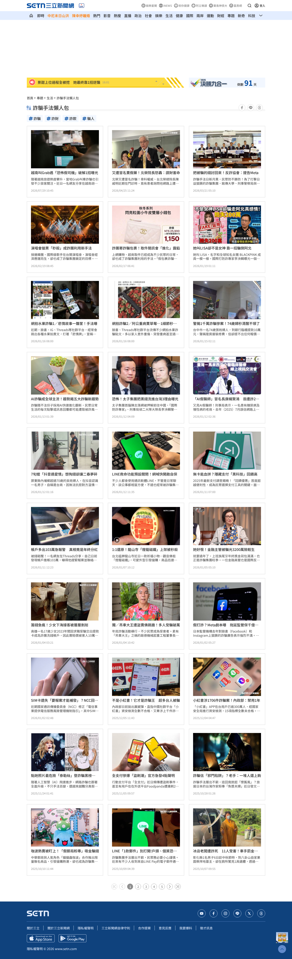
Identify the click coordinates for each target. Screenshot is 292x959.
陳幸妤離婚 (81, 15)
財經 (220, 15)
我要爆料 (185, 928)
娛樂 (158, 15)
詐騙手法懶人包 (68, 98)
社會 (148, 15)
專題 (231, 15)
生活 (169, 15)
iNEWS (167, 6)
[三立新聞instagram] (225, 913)
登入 (262, 6)
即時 (40, 15)
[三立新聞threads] (261, 913)
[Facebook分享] (242, 107)
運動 (210, 15)
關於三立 (33, 928)
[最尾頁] (178, 887)
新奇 (241, 15)
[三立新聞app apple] (41, 938)
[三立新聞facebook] (213, 913)
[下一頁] (170, 887)
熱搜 (117, 15)
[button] (249, 5)
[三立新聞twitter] (249, 913)
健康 (179, 15)
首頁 (30, 98)
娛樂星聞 (151, 6)
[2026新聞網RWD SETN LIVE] (81, 5)
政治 (138, 15)
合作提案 (144, 928)
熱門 (96, 15)
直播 (127, 15)
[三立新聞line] (237, 913)
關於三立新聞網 (58, 928)
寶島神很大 (220, 6)
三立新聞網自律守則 (116, 928)
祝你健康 (184, 6)
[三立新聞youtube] (201, 913)
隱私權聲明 (86, 928)
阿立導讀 (201, 6)
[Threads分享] (259, 107)
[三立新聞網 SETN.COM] (31, 15)
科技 (251, 15)
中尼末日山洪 (58, 15)
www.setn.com (66, 948)
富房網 (238, 6)
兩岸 (200, 15)
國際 (189, 15)
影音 (107, 15)
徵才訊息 (206, 928)
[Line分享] (251, 107)
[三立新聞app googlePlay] (72, 938)
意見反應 (165, 928)
